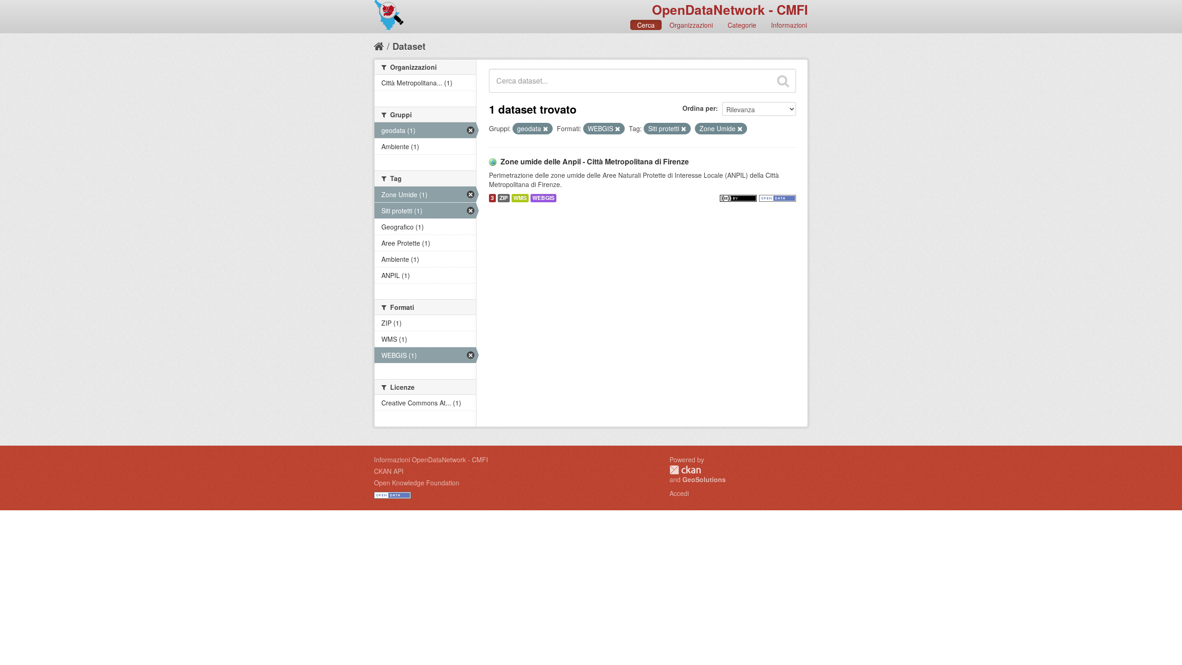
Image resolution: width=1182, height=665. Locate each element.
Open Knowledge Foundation (416, 482)
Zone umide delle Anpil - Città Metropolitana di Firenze (595, 161)
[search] (783, 81)
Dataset (409, 46)
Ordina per (699, 108)
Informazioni (789, 25)
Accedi (679, 493)
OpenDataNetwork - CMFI (730, 9)
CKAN (685, 470)
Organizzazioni (691, 25)
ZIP (504, 198)
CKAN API (389, 471)
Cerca (646, 25)
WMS (520, 198)
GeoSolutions (704, 479)
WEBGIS (543, 198)
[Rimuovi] (545, 129)
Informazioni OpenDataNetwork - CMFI (431, 459)
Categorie (742, 25)
